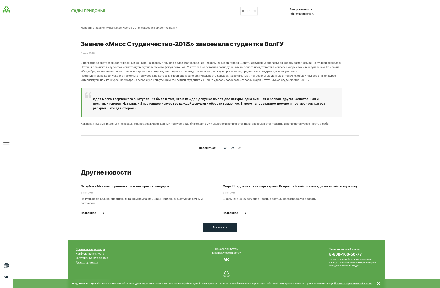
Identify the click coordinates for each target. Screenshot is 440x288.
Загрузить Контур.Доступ (92, 258)
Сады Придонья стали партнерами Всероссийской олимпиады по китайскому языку (290, 186)
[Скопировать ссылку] (239, 148)
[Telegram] (232, 148)
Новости (86, 27)
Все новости (220, 227)
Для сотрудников (87, 262)
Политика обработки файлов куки (353, 283)
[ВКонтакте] (225, 148)
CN (254, 11)
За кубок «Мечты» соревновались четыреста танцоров (125, 186)
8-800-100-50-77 (345, 254)
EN (249, 11)
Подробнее (88, 213)
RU (243, 11)
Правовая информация (90, 249)
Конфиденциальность (90, 253)
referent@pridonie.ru (302, 13)
